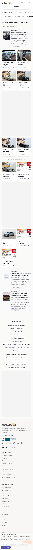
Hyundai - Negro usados (16, 350)
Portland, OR (10, 16)
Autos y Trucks (20, 16)
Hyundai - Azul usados (24, 344)
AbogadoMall (5, 501)
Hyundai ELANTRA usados (16, 335)
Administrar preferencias (9, 544)
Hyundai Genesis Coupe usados (16, 325)
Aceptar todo (5, 547)
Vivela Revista (5, 506)
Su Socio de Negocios (7, 495)
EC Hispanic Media (6, 487)
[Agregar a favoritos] (14, 67)
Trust (3, 466)
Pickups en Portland (22, 361)
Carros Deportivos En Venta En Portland (16, 354)
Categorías (4, 522)
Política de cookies (7, 474)
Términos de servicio (7, 463)
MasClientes (5, 498)
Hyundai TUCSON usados (16, 328)
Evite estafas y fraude (7, 469)
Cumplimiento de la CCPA (8, 477)
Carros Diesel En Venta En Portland (16, 367)
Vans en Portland (10, 361)
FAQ (3, 532)
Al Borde (4, 504)
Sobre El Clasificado (7, 455)
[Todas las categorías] (22, 2)
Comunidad (5, 514)
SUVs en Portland (10, 364)
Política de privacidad (7, 471)
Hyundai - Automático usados (16, 338)
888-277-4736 (8, 435)
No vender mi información (8, 480)
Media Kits (4, 458)
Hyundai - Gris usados (23, 347)
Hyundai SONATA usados (16, 331)
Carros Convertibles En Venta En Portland (16, 357)
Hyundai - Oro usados (9, 347)
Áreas (3, 525)
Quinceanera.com (6, 490)
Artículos (4, 519)
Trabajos (4, 461)
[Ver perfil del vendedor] (19, 52)
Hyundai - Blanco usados (9, 344)
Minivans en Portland (22, 364)
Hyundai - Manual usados (16, 341)
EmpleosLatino (5, 493)
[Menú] (28, 2)
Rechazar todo (23, 544)
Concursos (4, 517)
